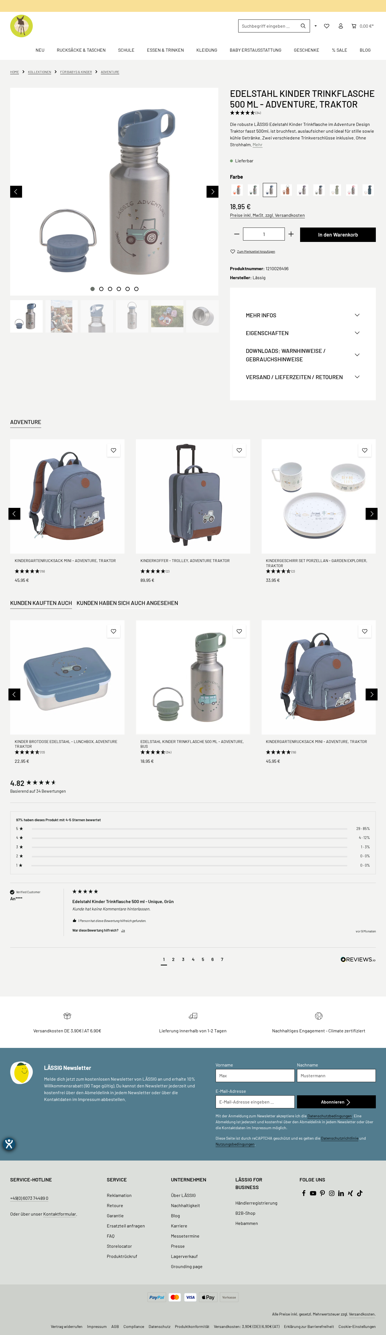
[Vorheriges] (16, 192)
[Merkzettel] (326, 25)
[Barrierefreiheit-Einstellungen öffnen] (9, 1144)
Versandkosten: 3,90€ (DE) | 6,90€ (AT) (246, 1326)
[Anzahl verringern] (236, 234)
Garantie (115, 1215)
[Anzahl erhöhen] (291, 234)
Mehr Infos (261, 315)
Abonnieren (333, 1101)
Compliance (133, 1326)
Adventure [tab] (25, 421)
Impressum (97, 1326)
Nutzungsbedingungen (235, 1144)
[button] (303, 113)
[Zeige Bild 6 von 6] (136, 289)
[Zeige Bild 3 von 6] (110, 289)
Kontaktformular (59, 1213)
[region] (114, 210)
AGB (115, 1326)
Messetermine (185, 1235)
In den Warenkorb (338, 234)
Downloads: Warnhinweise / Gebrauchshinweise (286, 354)
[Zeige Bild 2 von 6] (101, 289)
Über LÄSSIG (183, 1195)
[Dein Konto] (340, 25)
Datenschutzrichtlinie (339, 1138)
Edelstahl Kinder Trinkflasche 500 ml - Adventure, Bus (192, 744)
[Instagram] (332, 1194)
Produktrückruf (122, 1256)
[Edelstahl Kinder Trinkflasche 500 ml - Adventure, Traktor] (114, 192)
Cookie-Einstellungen (357, 1326)
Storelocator (119, 1246)
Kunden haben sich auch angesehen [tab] (127, 602)
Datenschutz (159, 1326)
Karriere (179, 1225)
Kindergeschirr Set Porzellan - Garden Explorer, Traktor (316, 563)
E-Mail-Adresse (231, 1091)
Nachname (307, 1064)
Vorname (224, 1064)
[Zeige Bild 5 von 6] (127, 289)
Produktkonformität (192, 1326)
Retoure (115, 1205)
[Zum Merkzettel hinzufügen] (113, 450)
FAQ (110, 1235)
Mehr (258, 144)
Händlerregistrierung (256, 1202)
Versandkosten (362, 1314)
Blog (175, 1215)
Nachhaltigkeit (185, 1205)
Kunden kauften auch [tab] (41, 602)
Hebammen (246, 1223)
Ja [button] (123, 930)
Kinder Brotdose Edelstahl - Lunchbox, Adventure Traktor (66, 744)
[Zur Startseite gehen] (21, 26)
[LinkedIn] (341, 1194)
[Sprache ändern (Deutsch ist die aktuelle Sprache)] (315, 26)
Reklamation (119, 1195)
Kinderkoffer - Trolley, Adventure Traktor (185, 560)
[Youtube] (313, 1194)
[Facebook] (304, 1194)
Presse (178, 1246)
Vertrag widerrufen (67, 1326)
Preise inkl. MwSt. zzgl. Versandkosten (267, 215)
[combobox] (267, 25)
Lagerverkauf (184, 1256)
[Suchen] (303, 25)
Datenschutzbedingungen (329, 1115)
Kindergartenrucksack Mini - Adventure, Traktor (65, 560)
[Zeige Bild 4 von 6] (119, 289)
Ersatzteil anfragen (126, 1225)
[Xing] (350, 1194)
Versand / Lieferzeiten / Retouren (294, 376)
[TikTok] (360, 1194)
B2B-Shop (245, 1213)
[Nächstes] (212, 192)
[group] (40, 783)
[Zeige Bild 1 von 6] (92, 289)
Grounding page (187, 1266)
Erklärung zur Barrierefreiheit (309, 1326)
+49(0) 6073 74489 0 (29, 1198)
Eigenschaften (267, 332)
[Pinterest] (322, 1194)
